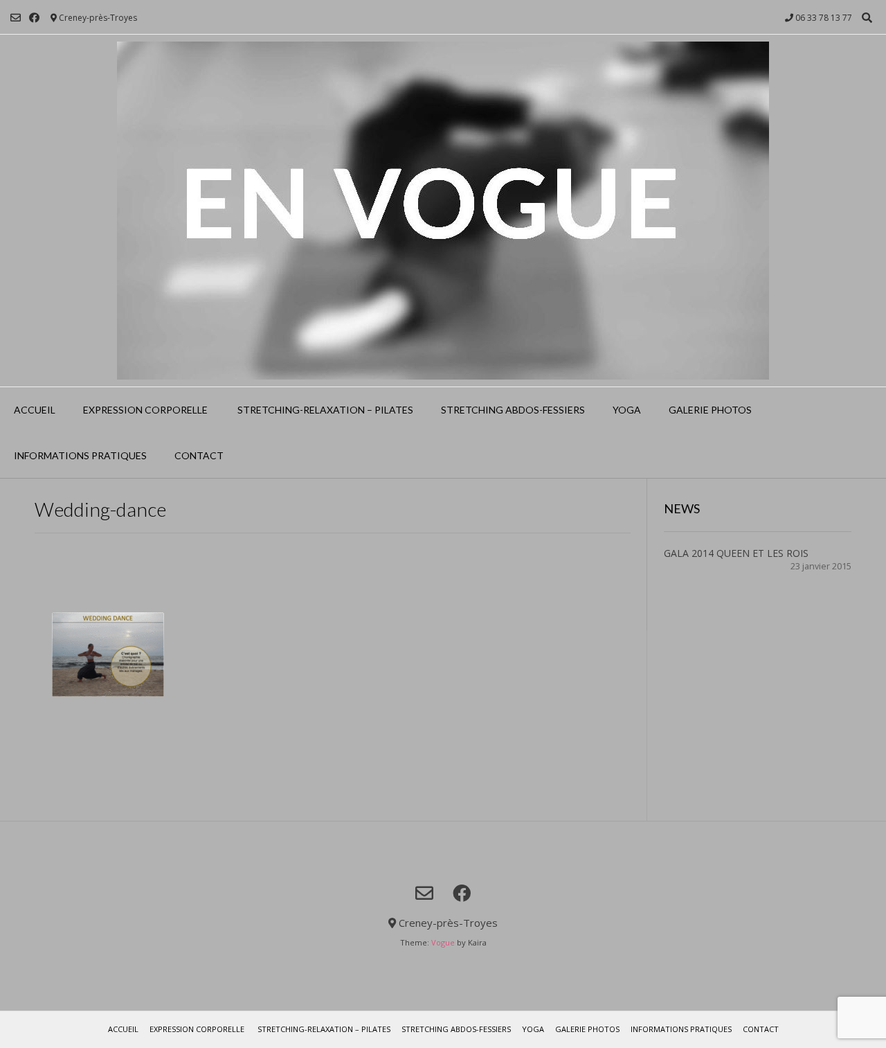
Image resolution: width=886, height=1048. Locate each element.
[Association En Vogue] (443, 211)
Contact (199, 455)
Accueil (34, 410)
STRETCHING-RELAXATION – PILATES (324, 410)
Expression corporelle (145, 410)
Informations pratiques (80, 455)
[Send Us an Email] (15, 17)
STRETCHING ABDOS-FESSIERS (513, 410)
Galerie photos (710, 410)
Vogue (443, 942)
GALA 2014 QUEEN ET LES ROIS (736, 553)
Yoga (627, 410)
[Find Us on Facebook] (34, 17)
